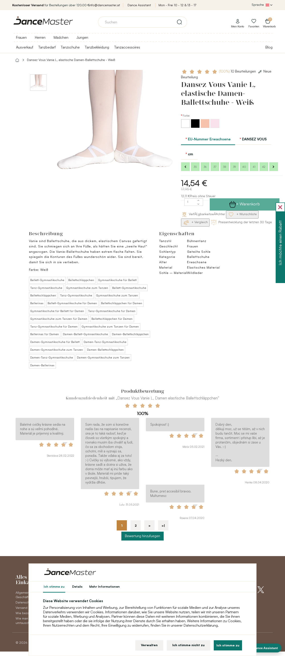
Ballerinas (37, 303)
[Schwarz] (196, 127)
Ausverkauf (24, 47)
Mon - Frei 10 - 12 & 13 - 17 (177, 5)
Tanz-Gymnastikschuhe (46, 288)
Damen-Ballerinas (42, 365)
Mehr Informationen (104, 586)
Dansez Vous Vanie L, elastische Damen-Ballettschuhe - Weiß (71, 60)
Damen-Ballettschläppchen (130, 334)
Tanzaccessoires (127, 47)
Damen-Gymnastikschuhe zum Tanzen (56, 349)
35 (195, 166)
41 (254, 166)
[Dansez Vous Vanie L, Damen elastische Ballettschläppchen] (114, 130)
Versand (21, 607)
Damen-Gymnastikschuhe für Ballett (55, 342)
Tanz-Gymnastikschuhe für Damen (112, 311)
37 (215, 166)
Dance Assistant (139, 5)
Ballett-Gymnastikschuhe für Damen (72, 303)
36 (205, 166)
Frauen (21, 37)
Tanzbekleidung (97, 47)
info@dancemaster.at (104, 5)
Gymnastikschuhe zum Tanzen (87, 288)
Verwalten (149, 645)
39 (234, 166)
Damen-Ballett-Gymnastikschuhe (85, 334)
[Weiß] (186, 127)
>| (163, 525)
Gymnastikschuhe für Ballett (117, 280)
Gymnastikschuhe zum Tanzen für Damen (59, 318)
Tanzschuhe (70, 47)
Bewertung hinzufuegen (142, 536)
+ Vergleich (199, 222)
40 (244, 166)
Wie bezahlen (25, 613)
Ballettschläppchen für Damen (121, 303)
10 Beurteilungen (238, 71)
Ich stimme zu (227, 645)
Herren (40, 37)
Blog (269, 47)
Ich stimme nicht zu (188, 645)
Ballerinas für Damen (44, 334)
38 (224, 166)
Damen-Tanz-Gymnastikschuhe (105, 342)
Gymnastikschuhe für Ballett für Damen (57, 311)
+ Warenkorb (248, 203)
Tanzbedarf (47, 47)
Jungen (82, 37)
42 (263, 166)
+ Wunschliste (246, 214)
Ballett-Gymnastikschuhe (47, 280)
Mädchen (60, 37)
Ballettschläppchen (81, 280)
